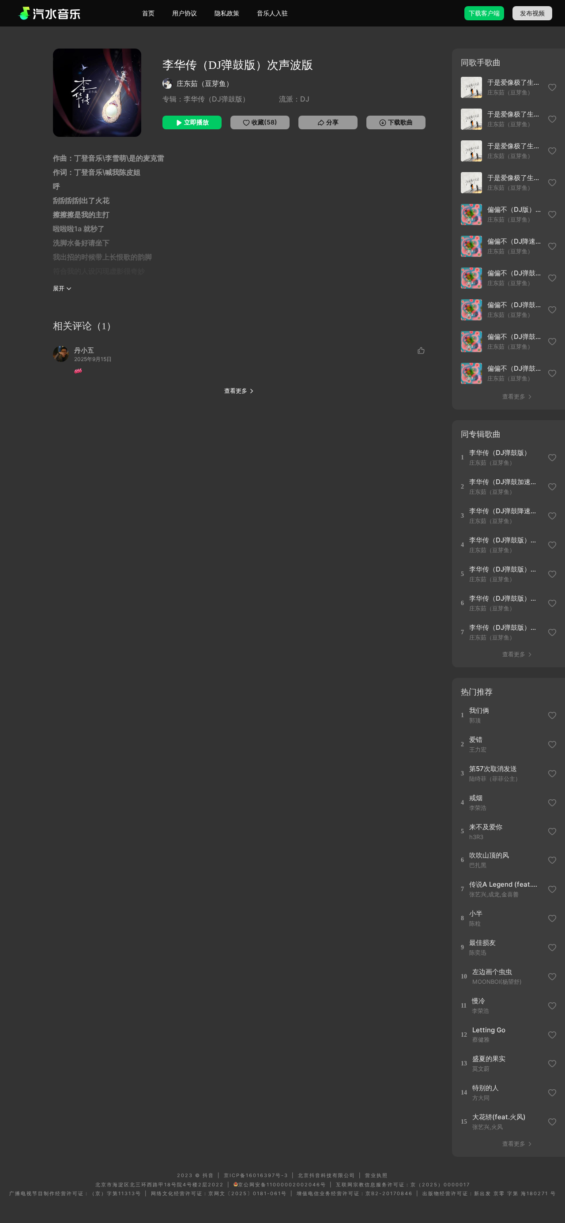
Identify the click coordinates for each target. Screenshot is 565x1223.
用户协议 (184, 13)
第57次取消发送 (493, 768)
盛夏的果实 (488, 1058)
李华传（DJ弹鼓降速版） (505, 511)
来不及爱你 (485, 827)
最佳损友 (482, 942)
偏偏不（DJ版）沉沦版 (515, 209)
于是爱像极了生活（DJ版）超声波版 (515, 114)
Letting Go (488, 1030)
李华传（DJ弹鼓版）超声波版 (505, 598)
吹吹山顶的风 (489, 855)
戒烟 (475, 798)
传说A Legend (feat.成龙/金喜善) (505, 884)
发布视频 (532, 13)
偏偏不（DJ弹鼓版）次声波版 (515, 273)
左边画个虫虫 (492, 971)
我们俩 (479, 710)
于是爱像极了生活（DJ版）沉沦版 (515, 146)
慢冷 (478, 1001)
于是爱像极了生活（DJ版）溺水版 (515, 82)
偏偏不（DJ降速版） (515, 241)
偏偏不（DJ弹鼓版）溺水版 (515, 305)
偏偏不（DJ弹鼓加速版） (515, 368)
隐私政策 (227, 13)
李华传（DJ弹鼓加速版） (505, 482)
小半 (475, 913)
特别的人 (485, 1088)
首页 (148, 13)
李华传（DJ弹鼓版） (500, 452)
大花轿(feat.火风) (499, 1117)
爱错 (475, 739)
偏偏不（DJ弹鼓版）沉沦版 (515, 336)
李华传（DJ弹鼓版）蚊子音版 (505, 540)
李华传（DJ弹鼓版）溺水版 (505, 627)
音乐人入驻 (272, 13)
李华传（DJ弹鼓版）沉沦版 (505, 569)
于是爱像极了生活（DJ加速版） (515, 177)
